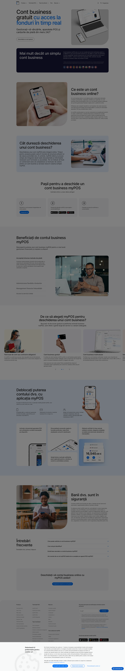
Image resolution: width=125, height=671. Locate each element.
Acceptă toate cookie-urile (60, 666)
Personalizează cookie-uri (93, 666)
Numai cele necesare (77, 666)
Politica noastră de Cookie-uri (57, 662)
